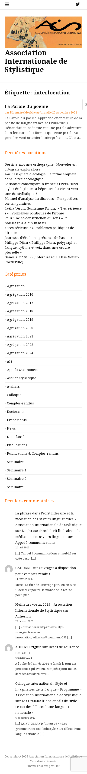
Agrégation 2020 (20, 328)
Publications (17, 445)
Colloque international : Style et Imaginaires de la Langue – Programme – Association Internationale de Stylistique (48, 689)
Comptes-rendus (20, 403)
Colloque (14, 395)
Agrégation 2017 (20, 303)
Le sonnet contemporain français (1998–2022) (41, 184)
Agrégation (16, 286)
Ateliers (13, 386)
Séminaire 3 (16, 487)
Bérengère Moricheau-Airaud (29, 112)
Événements (17, 420)
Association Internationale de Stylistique (36, 61)
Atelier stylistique (21, 378)
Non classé (15, 437)
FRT (57, 766)
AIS (9, 361)
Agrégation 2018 (20, 311)
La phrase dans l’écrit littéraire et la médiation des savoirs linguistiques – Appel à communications (48, 536)
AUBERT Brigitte (28, 647)
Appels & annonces (22, 370)
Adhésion (23, 616)
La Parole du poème (26, 106)
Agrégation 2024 (20, 353)
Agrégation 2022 (20, 345)
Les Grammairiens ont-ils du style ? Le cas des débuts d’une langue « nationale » (47, 706)
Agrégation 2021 (20, 336)
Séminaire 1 (16, 470)
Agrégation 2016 (20, 294)
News (11, 428)
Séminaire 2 (16, 478)
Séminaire (15, 462)
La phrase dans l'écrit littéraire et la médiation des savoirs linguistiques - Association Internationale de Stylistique (48, 519)
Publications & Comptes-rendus (33, 453)
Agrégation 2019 (20, 319)
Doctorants (15, 412)
